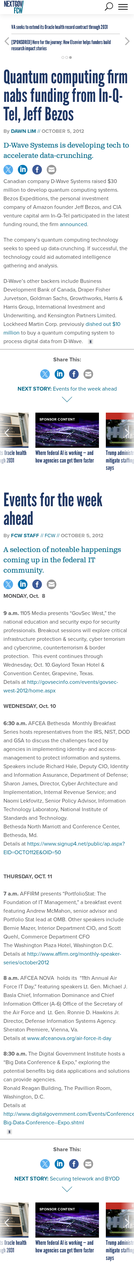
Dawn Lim (23, 131)
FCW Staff (25, 535)
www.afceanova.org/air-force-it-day (69, 1038)
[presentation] (6, 442)
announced (73, 224)
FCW (50, 535)
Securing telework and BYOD (85, 1179)
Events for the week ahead (85, 389)
